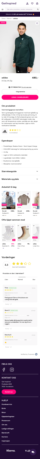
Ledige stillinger (8, 429)
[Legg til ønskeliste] (37, 23)
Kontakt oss (9, 392)
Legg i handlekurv (20, 97)
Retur (4, 412)
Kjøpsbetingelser (8, 416)
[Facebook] (4, 370)
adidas (15, 18)
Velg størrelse (20, 91)
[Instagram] (12, 370)
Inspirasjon (6, 441)
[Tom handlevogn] (37, 3)
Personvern (6, 421)
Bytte (4, 408)
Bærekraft (5, 433)
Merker (9, 18)
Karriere (5, 437)
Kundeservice (7, 404)
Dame (3, 18)
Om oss (4, 425)
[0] (32, 3)
